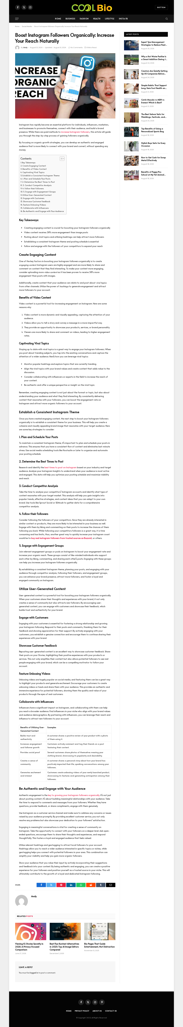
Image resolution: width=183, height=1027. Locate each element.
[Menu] (17, 19)
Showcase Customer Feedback (36, 201)
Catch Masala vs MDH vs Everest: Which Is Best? (152, 101)
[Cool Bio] (91, 7)
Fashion (84, 18)
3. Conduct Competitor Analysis (37, 185)
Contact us (111, 1011)
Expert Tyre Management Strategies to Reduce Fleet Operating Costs (153, 43)
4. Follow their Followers (33, 188)
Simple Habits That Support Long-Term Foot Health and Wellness (154, 87)
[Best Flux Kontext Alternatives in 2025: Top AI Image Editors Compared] (65, 931)
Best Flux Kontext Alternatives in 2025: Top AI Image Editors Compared (64, 946)
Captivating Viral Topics (33, 172)
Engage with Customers (33, 198)
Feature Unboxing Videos (34, 204)
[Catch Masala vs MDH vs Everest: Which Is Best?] (131, 103)
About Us (97, 1011)
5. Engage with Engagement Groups (39, 191)
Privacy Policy (82, 1011)
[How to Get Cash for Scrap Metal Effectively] (131, 161)
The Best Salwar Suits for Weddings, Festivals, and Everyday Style (153, 115)
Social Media (27, 26)
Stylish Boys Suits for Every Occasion (153, 144)
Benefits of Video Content (35, 169)
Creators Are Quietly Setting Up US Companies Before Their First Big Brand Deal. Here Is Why (154, 72)
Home (58, 18)
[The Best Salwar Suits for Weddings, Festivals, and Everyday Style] (131, 117)
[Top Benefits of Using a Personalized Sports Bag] (131, 132)
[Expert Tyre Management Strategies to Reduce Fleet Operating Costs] (131, 45)
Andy (25, 47)
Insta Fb (123, 18)
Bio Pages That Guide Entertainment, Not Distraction (99, 945)
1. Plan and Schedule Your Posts (36, 178)
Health (97, 18)
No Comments (77, 47)
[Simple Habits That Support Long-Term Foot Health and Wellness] (131, 89)
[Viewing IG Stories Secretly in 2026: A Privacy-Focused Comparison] (30, 931)
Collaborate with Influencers (36, 208)
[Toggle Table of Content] (61, 158)
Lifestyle (109, 18)
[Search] (166, 19)
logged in (34, 972)
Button (161, 7)
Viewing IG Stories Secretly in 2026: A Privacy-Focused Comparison (29, 946)
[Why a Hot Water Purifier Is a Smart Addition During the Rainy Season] (131, 60)
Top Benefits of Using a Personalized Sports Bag (152, 130)
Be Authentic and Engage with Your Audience (43, 211)
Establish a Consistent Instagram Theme (41, 175)
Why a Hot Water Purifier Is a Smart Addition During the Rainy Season (154, 58)
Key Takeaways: (29, 162)
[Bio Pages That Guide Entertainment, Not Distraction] (99, 931)
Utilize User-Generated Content (37, 195)
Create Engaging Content (34, 165)
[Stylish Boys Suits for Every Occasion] (131, 146)
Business (70, 18)
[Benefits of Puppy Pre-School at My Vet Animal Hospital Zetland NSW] (131, 175)
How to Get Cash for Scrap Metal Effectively (153, 159)
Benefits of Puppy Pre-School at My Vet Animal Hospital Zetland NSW (152, 173)
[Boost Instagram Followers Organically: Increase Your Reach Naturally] (65, 86)
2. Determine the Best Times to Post (38, 182)
